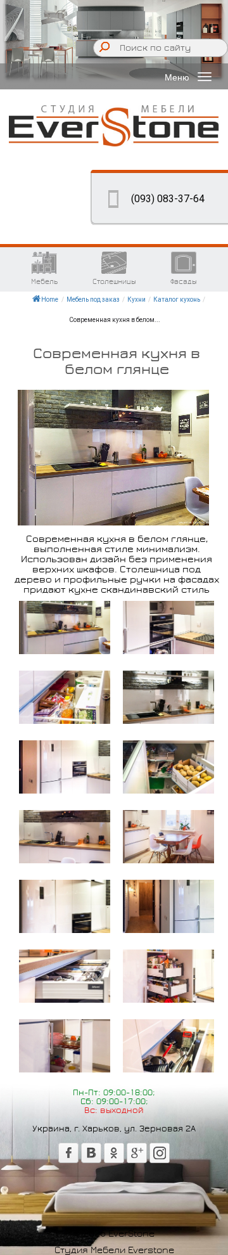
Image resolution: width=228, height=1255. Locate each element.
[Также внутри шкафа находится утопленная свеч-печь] (168, 627)
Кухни (136, 299)
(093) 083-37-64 (168, 199)
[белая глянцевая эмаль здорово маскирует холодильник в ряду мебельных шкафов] (64, 906)
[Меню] (204, 76)
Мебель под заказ (93, 299)
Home (49, 299)
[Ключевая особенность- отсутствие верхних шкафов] (64, 836)
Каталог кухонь (176, 299)
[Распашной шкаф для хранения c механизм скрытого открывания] (64, 697)
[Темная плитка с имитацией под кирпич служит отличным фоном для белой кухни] (64, 627)
